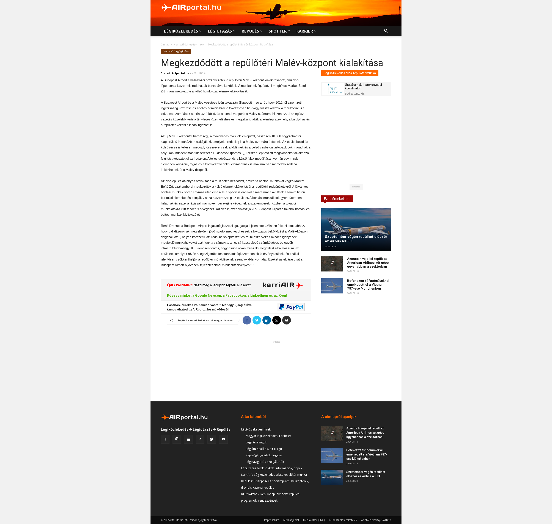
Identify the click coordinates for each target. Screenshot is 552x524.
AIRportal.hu (180, 73)
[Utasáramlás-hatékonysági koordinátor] (333, 89)
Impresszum (271, 520)
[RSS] (200, 439)
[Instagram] (176, 439)
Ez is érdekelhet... (337, 199)
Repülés (250, 31)
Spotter (278, 31)
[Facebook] (165, 439)
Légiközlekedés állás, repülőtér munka (350, 73)
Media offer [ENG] (314, 520)
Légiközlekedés (181, 31)
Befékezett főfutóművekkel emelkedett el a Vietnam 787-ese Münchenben (368, 284)
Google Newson (208, 295)
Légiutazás (220, 31)
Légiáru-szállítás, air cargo (264, 449)
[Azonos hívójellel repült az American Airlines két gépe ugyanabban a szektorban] (332, 263)
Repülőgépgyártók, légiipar (264, 455)
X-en (282, 295)
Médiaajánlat (291, 520)
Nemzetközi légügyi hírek (189, 44)
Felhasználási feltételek (343, 520)
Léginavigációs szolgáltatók (265, 462)
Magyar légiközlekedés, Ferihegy (268, 436)
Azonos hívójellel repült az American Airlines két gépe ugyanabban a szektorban (368, 262)
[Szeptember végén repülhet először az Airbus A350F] (356, 229)
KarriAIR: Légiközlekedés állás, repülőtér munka (274, 475)
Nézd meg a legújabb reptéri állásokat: (222, 285)
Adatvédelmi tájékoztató (376, 520)
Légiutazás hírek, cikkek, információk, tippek (271, 468)
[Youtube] (223, 439)
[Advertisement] (276, 371)
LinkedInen (259, 295)
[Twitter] (211, 439)
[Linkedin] (188, 439)
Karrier (304, 31)
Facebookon (236, 295)
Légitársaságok (256, 442)
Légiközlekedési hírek (256, 429)
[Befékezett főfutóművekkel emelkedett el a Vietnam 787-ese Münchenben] (332, 285)
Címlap (165, 44)
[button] (386, 31)
